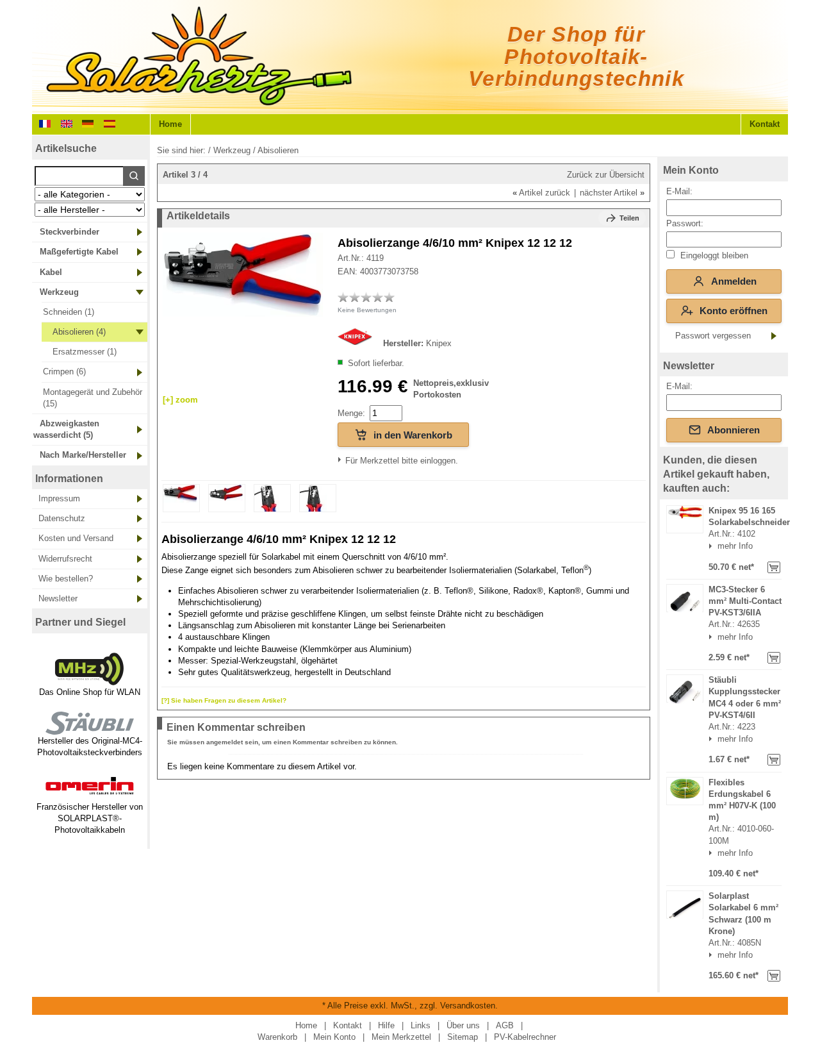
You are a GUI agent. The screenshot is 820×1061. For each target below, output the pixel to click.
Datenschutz (61, 518)
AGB (505, 1025)
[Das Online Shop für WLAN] (89, 680)
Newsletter (58, 598)
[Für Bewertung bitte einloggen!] (343, 297)
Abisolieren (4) (79, 332)
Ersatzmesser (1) (85, 351)
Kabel (51, 272)
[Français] (44, 122)
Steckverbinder (69, 232)
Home (170, 124)
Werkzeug (59, 292)
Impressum (59, 498)
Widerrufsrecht (65, 559)
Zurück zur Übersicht (605, 175)
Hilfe (386, 1025)
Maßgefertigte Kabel (79, 251)
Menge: (351, 413)
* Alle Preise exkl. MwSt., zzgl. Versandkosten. (410, 1005)
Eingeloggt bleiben (713, 255)
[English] (66, 122)
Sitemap (462, 1037)
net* (745, 567)
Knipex (439, 343)
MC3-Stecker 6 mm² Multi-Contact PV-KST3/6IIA (745, 601)
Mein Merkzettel (401, 1037)
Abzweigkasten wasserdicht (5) (66, 429)
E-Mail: (679, 191)
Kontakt (765, 124)
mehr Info (735, 546)
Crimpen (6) (64, 371)
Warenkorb (277, 1037)
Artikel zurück (541, 192)
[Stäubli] (90, 729)
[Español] (109, 122)
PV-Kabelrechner (525, 1037)
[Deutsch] (87, 122)
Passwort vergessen (713, 335)
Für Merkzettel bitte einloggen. (346, 460)
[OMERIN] (90, 795)
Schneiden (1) (68, 312)
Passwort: (684, 223)
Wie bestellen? (65, 578)
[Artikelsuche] (134, 176)
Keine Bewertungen (367, 309)
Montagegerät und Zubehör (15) (92, 397)
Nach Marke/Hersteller (83, 455)
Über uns (463, 1025)
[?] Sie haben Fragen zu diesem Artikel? (223, 700)
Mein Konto (691, 170)
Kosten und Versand (75, 538)
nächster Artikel (612, 192)
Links (420, 1025)
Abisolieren (278, 150)
